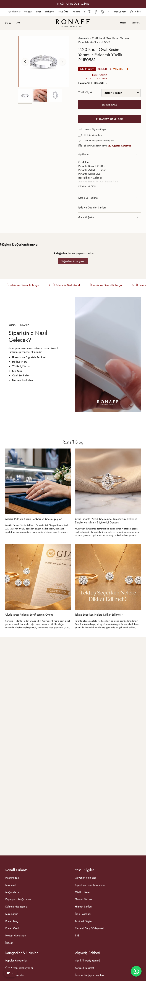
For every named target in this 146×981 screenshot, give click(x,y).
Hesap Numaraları (15, 935)
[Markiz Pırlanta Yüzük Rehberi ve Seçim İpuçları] (38, 481)
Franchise (59, 11)
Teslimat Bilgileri (84, 921)
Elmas (9, 11)
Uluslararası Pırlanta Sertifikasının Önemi (29, 614)
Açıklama (83, 154)
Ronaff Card (12, 928)
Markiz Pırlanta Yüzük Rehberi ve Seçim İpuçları (33, 519)
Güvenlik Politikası (85, 878)
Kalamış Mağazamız (16, 907)
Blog (70, 11)
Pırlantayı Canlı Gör (109, 119)
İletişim (9, 943)
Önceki (25, 61)
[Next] (139, 4)
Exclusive (20, 11)
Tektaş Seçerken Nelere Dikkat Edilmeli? (99, 614)
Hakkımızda (12, 878)
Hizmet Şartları (83, 907)
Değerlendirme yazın (73, 261)
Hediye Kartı (120, 11)
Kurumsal (10, 885)
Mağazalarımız (83, 11)
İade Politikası (83, 914)
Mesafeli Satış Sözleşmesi (89, 928)
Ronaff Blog (73, 442)
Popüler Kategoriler (16, 961)
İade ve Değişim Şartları (92, 208)
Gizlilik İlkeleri (83, 892)
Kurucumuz (11, 914)
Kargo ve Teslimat (88, 198)
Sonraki (62, 61)
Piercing (47, 11)
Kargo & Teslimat (84, 968)
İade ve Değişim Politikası (90, 975)
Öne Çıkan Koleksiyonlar (19, 968)
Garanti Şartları (86, 217)
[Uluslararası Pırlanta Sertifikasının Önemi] (38, 577)
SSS (77, 935)
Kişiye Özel (34, 11)
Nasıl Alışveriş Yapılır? (87, 961)
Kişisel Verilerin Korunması (90, 885)
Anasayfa (83, 38)
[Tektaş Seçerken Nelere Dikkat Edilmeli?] (108, 577)
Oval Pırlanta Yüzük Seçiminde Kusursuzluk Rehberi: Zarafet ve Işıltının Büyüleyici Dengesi (106, 520)
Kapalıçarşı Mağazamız (18, 899)
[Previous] (7, 4)
